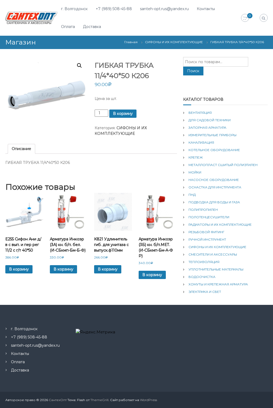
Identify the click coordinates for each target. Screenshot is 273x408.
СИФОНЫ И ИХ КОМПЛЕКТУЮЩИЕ (174, 42)
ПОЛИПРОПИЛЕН (203, 210)
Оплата (68, 26)
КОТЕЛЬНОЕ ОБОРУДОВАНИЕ (214, 150)
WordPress (148, 400)
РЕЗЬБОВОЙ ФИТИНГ (206, 232)
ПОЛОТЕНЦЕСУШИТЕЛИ (208, 217)
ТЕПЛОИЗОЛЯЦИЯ (203, 262)
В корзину (123, 113)
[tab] (21, 149)
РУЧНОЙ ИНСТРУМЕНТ (207, 239)
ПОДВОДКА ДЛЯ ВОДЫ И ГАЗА (214, 202)
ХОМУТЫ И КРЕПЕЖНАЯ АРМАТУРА (218, 284)
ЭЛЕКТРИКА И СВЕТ (204, 292)
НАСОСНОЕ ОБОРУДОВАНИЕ (213, 180)
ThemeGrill (99, 400)
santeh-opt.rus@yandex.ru (164, 8)
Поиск (193, 70)
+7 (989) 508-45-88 (114, 8)
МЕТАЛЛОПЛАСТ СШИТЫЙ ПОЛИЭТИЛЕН (223, 165)
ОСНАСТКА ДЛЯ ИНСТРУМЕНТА (214, 187)
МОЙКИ (194, 172)
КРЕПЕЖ (195, 157)
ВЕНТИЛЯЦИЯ (200, 113)
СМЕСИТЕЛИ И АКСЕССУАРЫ (212, 254)
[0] (245, 18)
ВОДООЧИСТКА (201, 277)
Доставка (92, 26)
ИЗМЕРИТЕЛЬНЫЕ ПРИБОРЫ (212, 135)
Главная (131, 42)
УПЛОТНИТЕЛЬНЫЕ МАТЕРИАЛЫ (215, 269)
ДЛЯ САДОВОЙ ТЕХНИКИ (209, 120)
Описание (21, 148)
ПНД (192, 195)
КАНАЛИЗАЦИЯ (201, 142)
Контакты (206, 8)
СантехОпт (58, 400)
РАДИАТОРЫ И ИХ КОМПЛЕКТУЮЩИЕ (220, 225)
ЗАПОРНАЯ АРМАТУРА (207, 128)
